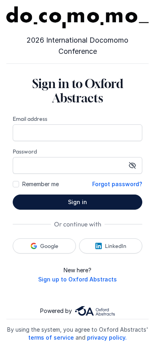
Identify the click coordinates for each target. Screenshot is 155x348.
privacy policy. (107, 337)
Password (25, 151)
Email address (30, 118)
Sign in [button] (77, 202)
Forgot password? (117, 184)
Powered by (56, 310)
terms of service (51, 337)
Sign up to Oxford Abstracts (77, 279)
